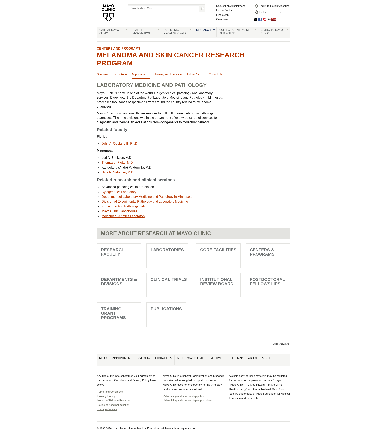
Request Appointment (115, 358)
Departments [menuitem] (139, 74)
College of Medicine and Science (234, 31)
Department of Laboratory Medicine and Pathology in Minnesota (147, 196)
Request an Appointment (230, 5)
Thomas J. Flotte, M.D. (118, 162)
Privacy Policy (106, 396)
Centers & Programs (262, 252)
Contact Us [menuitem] (215, 74)
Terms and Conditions (110, 391)
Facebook (260, 19)
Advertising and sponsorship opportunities (187, 400)
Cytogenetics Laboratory (119, 192)
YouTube (272, 19)
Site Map (236, 358)
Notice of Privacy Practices (114, 400)
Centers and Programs (118, 48)
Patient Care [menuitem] (193, 74)
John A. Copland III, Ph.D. (120, 143)
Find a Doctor (224, 10)
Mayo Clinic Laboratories (119, 211)
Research (203, 29)
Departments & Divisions (119, 281)
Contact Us (163, 358)
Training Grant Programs (113, 313)
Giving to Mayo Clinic (272, 31)
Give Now (222, 19)
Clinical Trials (169, 279)
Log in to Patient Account (274, 5)
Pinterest (264, 19)
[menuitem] (271, 6)
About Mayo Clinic (190, 358)
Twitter (255, 19)
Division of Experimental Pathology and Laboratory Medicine (145, 201)
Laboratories (167, 249)
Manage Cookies (107, 409)
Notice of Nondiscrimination (113, 404)
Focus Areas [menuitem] (119, 74)
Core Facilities (218, 249)
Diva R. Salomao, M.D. (118, 172)
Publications (166, 308)
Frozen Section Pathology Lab (123, 206)
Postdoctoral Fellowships (267, 281)
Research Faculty (113, 252)
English (263, 12)
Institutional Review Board (216, 281)
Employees (217, 358)
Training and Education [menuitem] (168, 74)
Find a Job (222, 14)
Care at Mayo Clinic (109, 31)
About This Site (259, 358)
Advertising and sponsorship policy (183, 396)
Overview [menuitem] (102, 74)
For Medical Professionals (175, 31)
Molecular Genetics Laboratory (123, 216)
